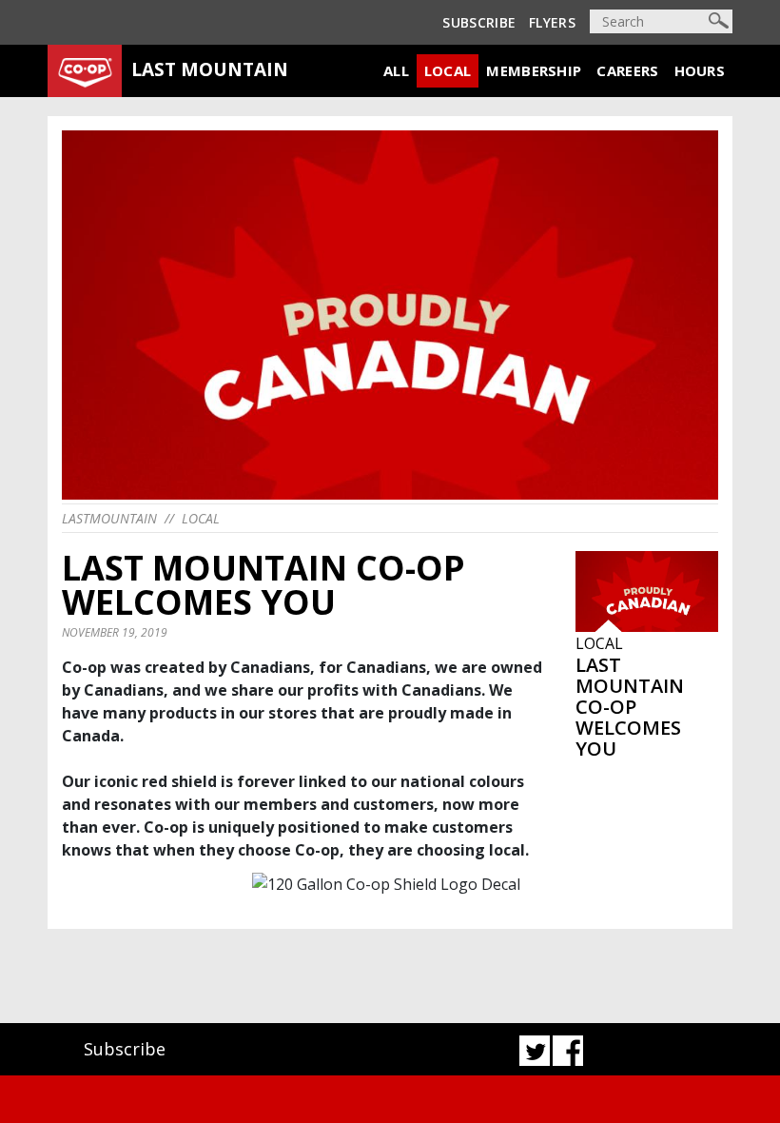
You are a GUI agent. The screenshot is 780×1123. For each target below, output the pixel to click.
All (396, 70)
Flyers (552, 22)
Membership (533, 70)
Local (448, 70)
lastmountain (109, 518)
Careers (627, 70)
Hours (700, 70)
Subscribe (479, 22)
